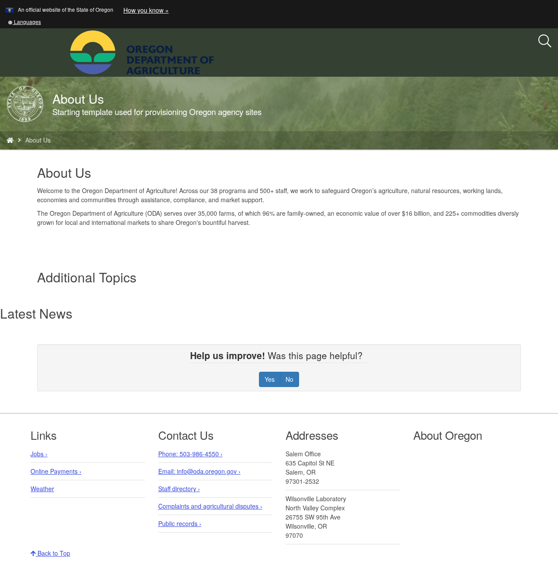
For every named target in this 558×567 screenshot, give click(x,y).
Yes (270, 379)
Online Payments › (56, 471)
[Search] (545, 41)
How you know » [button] (146, 10)
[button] (24, 21)
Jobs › (39, 453)
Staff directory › (179, 488)
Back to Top (53, 553)
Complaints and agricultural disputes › (210, 506)
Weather (42, 488)
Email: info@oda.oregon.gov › (199, 471)
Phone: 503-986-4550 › (190, 453)
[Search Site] (220, 51)
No (289, 379)
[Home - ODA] (10, 140)
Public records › (179, 523)
